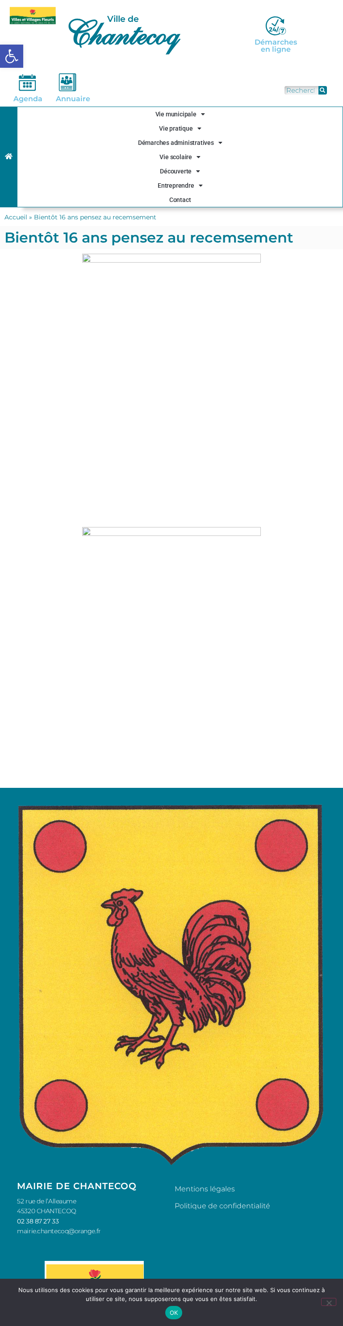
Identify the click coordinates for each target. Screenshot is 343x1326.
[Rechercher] (322, 90)
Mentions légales (205, 1189)
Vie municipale (176, 114)
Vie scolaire (175, 157)
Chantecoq (122, 33)
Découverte (176, 171)
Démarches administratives (176, 142)
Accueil (15, 217)
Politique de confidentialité (222, 1206)
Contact (180, 199)
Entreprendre (176, 185)
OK (174, 1312)
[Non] (328, 1302)
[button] (11, 56)
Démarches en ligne (276, 46)
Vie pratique (176, 128)
